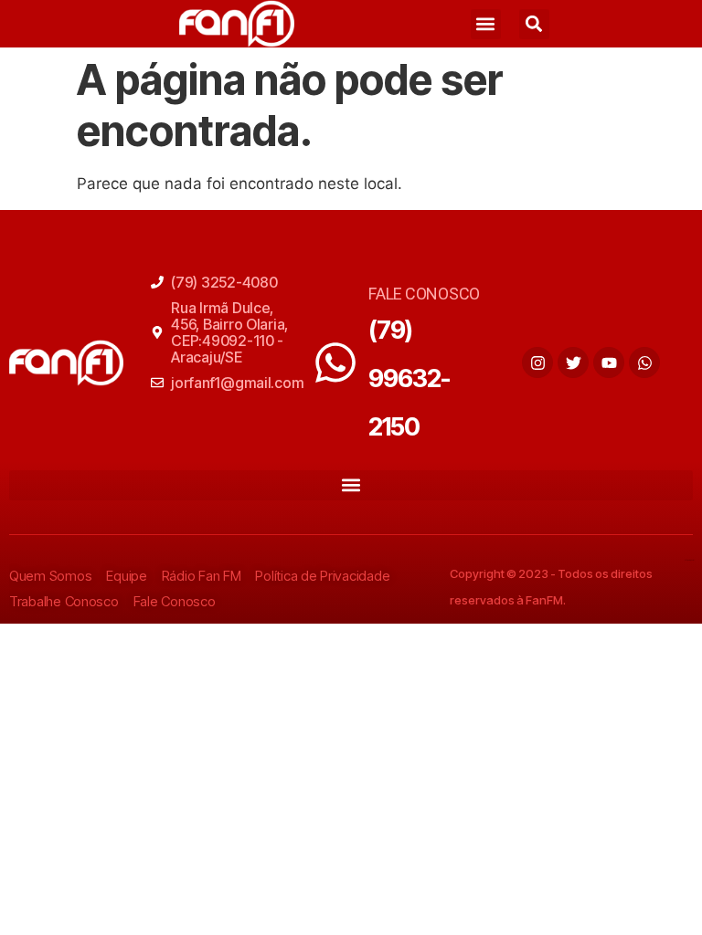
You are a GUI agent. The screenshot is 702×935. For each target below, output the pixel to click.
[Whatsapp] (644, 362)
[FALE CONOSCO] (335, 362)
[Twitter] (573, 362)
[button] (486, 24)
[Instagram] (537, 362)
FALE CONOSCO (424, 293)
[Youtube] (608, 362)
